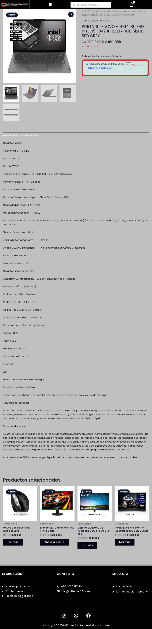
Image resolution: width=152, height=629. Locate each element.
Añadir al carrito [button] (54, 542)
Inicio (84, 11)
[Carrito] (131, 4)
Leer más (12, 542)
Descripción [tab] (10, 135)
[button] (50, 4)
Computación (97, 11)
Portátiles (112, 11)
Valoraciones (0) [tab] (31, 135)
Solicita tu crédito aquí (100, 67)
